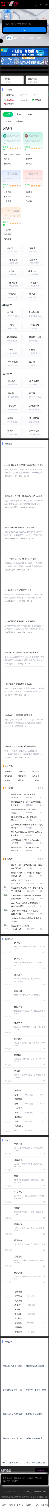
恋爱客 (17, 1071)
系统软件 (14, 812)
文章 (16, 37)
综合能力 (7, 159)
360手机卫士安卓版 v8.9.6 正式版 (25, 839)
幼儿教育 (7, 238)
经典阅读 (29, 201)
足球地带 (18, 1256)
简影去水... (19, 991)
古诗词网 (6, 1480)
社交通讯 (14, 805)
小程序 (31, 37)
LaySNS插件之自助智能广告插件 (17, 590)
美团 (16, 1176)
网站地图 (28, 1494)
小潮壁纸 (18, 1117)
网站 (9, 37)
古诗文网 (33, 136)
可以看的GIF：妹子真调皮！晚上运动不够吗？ (28, 865)
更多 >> (41, 787)
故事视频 (7, 234)
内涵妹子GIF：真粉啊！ (21, 925)
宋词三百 (29, 159)
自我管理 (7, 163)
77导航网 (38, 1478)
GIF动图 (35, 780)
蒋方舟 (17, 1309)
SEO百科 (15, 827)
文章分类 (20, 1505)
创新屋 (30, 1478)
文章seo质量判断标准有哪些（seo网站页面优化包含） (28, 824)
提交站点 (44, 1505)
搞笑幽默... (19, 1055)
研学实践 (29, 196)
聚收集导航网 (19, 1478)
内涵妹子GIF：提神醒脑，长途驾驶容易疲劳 (28, 895)
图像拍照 (14, 797)
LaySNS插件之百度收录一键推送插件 (19, 621)
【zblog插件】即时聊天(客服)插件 (18, 715)
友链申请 (40, 1470)
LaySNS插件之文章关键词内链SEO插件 (20, 558)
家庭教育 (29, 192)
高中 (30, 114)
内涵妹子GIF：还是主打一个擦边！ (25, 910)
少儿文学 (7, 196)
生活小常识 (15, 883)
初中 (19, 114)
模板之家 (8, 775)
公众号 (39, 37)
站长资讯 (22, 780)
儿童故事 (7, 192)
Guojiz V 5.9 (20, 1491)
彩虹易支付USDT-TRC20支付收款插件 (20, 746)
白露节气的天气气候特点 (21, 880)
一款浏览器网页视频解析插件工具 (18, 683)
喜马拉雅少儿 (14, 173)
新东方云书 (13, 136)
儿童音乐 (7, 201)
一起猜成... (19, 1108)
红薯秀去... (19, 1023)
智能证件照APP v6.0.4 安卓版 (23, 794)
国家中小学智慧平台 (35, 173)
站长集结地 (7, 1478)
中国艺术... (19, 1144)
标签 (23, 37)
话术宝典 (18, 975)
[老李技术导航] (25, 52)
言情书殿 (18, 1291)
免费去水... (19, 1090)
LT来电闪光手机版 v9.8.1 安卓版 (24, 809)
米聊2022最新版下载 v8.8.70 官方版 (26, 801)
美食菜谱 (14, 850)
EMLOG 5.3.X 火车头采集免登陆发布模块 (21, 652)
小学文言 (29, 163)
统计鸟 (15, 1480)
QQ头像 (14, 921)
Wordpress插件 (17, 906)
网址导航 (8, 89)
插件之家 (22, 775)
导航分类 (12, 1505)
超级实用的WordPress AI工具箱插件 (19, 527)
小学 (8, 114)
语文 (6, 154)
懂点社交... (19, 1318)
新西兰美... (19, 1327)
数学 (12, 154)
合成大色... (19, 1125)
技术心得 (18, 942)
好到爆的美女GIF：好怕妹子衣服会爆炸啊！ (28, 872)
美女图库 (8, 1341)
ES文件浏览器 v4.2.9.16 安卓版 (24, 817)
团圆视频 (18, 1099)
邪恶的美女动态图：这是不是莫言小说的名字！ (28, 887)
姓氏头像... (19, 1007)
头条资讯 (35, 775)
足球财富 (18, 1224)
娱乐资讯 (8, 780)
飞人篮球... (19, 1192)
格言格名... (19, 1039)
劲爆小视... (19, 1160)
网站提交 (9, 121)
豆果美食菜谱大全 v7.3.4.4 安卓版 (25, 847)
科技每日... (19, 1300)
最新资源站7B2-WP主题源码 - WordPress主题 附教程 (24, 496)
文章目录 (22, 771)
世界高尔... (19, 1240)
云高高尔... (19, 1272)
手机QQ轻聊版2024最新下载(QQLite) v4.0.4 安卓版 (28, 832)
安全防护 (14, 843)
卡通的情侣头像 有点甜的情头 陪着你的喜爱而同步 (28, 918)
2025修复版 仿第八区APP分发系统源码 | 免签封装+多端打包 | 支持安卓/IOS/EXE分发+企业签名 (24, 465)
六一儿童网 (13, 211)
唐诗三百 (29, 154)
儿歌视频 (7, 229)
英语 (18, 154)
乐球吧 (17, 1208)
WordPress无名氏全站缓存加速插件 (25, 903)
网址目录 (8, 771)
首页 (4, 1505)
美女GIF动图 (16, 868)
